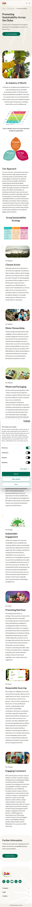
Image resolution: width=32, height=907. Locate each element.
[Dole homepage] (4, 3)
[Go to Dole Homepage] (16, 874)
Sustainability (11, 8)
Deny (16, 484)
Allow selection (16, 479)
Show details (23, 469)
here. (10, 826)
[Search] (27, 3)
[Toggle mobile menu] (29, 3)
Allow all (16, 474)
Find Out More (10, 856)
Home (3, 8)
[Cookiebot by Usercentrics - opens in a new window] (23, 421)
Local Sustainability (11, 34)
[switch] (28, 452)
